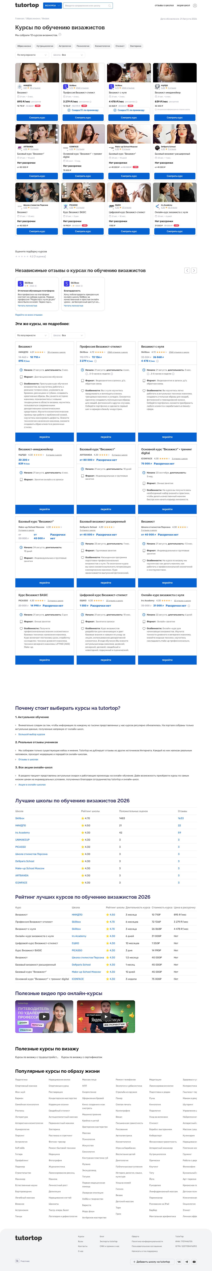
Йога (151, 1179)
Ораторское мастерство (95, 1127)
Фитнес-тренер (57, 1141)
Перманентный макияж (61, 1123)
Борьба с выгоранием (160, 1129)
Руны (152, 1098)
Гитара (19, 1154)
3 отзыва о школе (54, 455)
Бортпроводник (23, 1191)
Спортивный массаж (26, 1086)
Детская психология (194, 1191)
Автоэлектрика (124, 1135)
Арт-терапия (189, 1179)
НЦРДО (164, 85)
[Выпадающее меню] (195, 5)
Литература (21, 1117)
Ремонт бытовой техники (62, 1148)
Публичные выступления (129, 1166)
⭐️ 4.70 (110, 921)
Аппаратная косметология (29, 1123)
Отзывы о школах (164, 6)
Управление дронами (194, 1110)
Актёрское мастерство (94, 1217)
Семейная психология (27, 1104)
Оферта (135, 1236)
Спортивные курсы (59, 1086)
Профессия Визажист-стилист (101, 346)
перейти (44, 437)
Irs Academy (166, 205)
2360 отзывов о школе (118, 352)
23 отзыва (126, 207)
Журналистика (57, 1166)
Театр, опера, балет (59, 1210)
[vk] (179, 1262)
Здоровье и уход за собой (196, 1079)
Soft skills (20, 1148)
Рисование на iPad (159, 1204)
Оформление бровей (93, 1098)
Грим (118, 1214)
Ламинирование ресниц (62, 1173)
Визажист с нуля (152, 346)
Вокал (119, 1117)
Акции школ (183, 6)
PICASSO (73, 205)
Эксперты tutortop (108, 1241)
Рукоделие (155, 1185)
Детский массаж (125, 1201)
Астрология (65, 46)
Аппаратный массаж (194, 1123)
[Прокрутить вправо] (194, 270)
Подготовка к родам (159, 1092)
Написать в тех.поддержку (145, 1251)
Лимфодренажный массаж (163, 1191)
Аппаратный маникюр (161, 1148)
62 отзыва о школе (182, 601)
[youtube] (194, 1262)
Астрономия (21, 1210)
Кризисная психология (195, 1185)
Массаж (86, 1133)
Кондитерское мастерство (63, 1098)
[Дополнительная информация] (90, 101)
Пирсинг (19, 1135)
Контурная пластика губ (95, 1158)
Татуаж (86, 1176)
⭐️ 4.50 (110, 914)
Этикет (186, 1210)
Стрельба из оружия (126, 1092)
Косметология (102, 46)
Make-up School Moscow (126, 147)
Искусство (88, 1145)
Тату (151, 1173)
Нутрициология (45, 46)
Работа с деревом (192, 1160)
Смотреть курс (37, 117)
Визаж (119, 1195)
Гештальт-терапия (192, 1092)
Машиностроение (91, 1114)
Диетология (122, 1160)
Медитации (155, 1079)
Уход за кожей (123, 1183)
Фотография (55, 1160)
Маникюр (20, 1179)
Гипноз (119, 1189)
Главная (19, 18)
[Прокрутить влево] (187, 270)
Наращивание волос (59, 1079)
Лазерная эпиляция (92, 1192)
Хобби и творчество (92, 1199)
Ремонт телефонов (126, 1079)
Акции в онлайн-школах (32, 784)
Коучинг (153, 1166)
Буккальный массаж (194, 1173)
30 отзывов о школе (56, 352)
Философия (189, 1166)
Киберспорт (155, 1135)
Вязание (19, 1204)
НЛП (84, 1086)
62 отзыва (172, 207)
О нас (80, 1251)
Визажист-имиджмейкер (35, 449)
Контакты (82, 1246)
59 (179, 832)
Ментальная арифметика (162, 1216)
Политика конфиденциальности (147, 1241)
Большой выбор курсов (31, 734)
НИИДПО (27, 85)
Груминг (187, 1154)
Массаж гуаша (190, 1129)
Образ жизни (33, 18)
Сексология (88, 1151)
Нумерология (22, 1129)
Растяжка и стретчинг (60, 1135)
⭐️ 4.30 (110, 936)
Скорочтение (89, 1092)
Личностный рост (58, 1185)
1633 (181, 818)
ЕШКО (118, 205)
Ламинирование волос (161, 1086)
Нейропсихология (192, 1117)
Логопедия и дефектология (63, 1216)
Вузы (80, 1241)
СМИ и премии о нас (109, 1246)
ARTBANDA (28, 147)
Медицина (54, 1154)
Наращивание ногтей (60, 1197)
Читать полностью (27, 306)
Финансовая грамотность (163, 1141)
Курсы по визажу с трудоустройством (37, 1057)
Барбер (153, 1210)
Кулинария (189, 1135)
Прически (154, 1160)
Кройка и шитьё (90, 1120)
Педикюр (20, 1166)
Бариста (86, 1205)
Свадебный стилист (59, 1110)
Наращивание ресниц (194, 1141)
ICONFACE (73, 147)
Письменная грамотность (129, 1123)
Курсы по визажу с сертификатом (81, 1057)
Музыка (86, 1164)
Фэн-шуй (20, 1092)
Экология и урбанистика (129, 1086)
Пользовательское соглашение (147, 1246)
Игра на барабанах (126, 1148)
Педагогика (21, 1079)
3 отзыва (172, 88)
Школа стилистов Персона (35, 205)
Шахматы (54, 1204)
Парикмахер (155, 1197)
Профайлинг (21, 1160)
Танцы (18, 1216)
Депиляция (55, 1191)
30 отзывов (35, 88)
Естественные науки (26, 1185)
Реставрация (56, 1092)
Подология (155, 1110)
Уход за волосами (158, 1117)
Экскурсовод (89, 1170)
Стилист (120, 46)
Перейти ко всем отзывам (29, 315)
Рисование (122, 1129)
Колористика (190, 1086)
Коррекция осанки (59, 1104)
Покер (119, 1098)
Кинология (155, 1104)
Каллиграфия (123, 1110)
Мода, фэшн (88, 1211)
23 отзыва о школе (114, 601)
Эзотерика (135, 46)
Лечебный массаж (25, 1197)
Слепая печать (123, 1104)
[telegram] (186, 1262)
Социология (189, 1204)
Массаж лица (89, 1079)
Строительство (23, 1173)
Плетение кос (190, 1148)
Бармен (19, 1098)
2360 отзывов (82, 88)
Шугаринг (188, 1104)
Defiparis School (168, 147)
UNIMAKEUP (22, 839)
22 (179, 825)
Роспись (19, 1110)
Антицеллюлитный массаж (63, 1117)
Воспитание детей (125, 1154)
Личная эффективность (195, 1216)
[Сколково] (22, 1260)
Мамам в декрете (192, 1098)
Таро (118, 1207)
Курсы (81, 1236)
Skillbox (72, 85)
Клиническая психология (196, 1197)
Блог (102, 1236)
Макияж (53, 1179)
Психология (83, 46)
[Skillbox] (20, 284)
